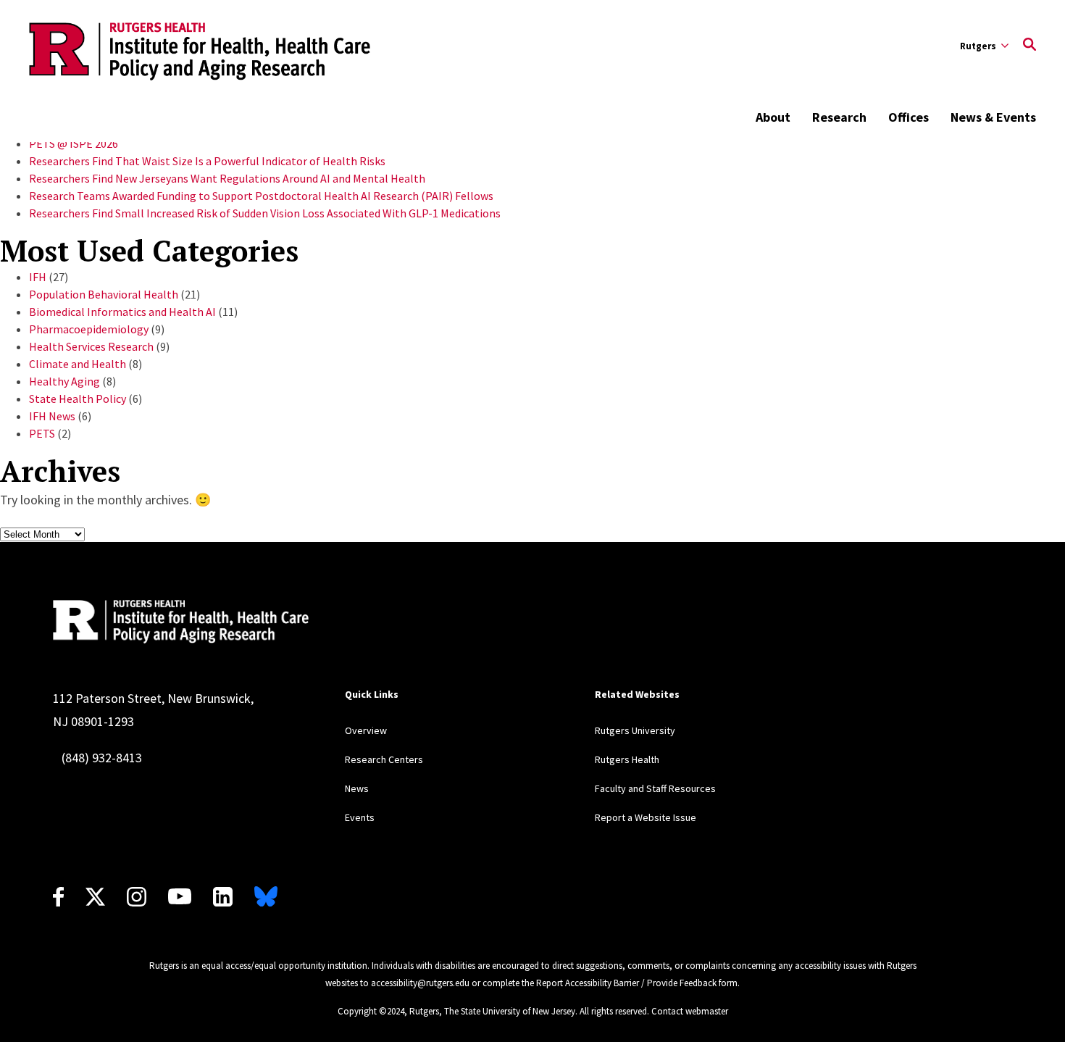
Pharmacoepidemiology (89, 329)
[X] (95, 896)
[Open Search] (1029, 46)
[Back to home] (181, 621)
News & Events (993, 117)
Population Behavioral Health (103, 294)
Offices (908, 117)
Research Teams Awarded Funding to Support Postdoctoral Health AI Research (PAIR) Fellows (261, 195)
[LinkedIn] (223, 896)
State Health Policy (77, 398)
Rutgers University (635, 730)
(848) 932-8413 (102, 757)
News (357, 788)
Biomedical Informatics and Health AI (122, 311)
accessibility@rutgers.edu (420, 983)
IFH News (52, 416)
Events (360, 817)
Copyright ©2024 (371, 1011)
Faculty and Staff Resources (655, 788)
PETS (42, 433)
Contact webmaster (689, 1011)
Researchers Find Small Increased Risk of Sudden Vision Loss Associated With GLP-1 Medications (265, 213)
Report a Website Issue (645, 817)
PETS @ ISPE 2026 (73, 143)
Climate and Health (77, 364)
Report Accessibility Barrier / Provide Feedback (626, 983)
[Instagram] (136, 896)
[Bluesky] (265, 896)
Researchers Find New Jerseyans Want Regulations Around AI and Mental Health (227, 178)
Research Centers (384, 759)
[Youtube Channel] (179, 896)
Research (839, 117)
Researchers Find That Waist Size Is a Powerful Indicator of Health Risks (207, 161)
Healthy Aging (64, 381)
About (773, 117)
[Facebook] (58, 896)
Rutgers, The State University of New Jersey (492, 1011)
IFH (37, 277)
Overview (366, 730)
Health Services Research (91, 346)
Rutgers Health (627, 759)
